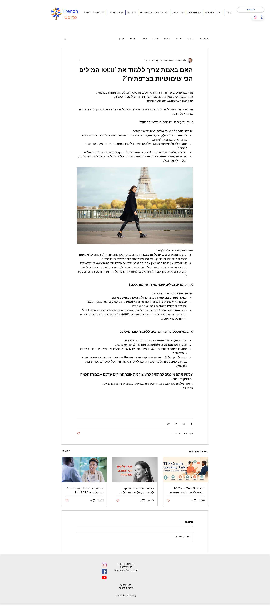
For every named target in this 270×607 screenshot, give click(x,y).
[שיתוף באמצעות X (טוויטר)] (183, 423)
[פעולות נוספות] (79, 60)
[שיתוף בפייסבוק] (191, 423)
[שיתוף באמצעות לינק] (168, 423)
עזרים (178, 38)
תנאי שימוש (125, 585)
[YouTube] (104, 577)
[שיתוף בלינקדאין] (176, 423)
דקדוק (190, 38)
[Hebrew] (261, 17)
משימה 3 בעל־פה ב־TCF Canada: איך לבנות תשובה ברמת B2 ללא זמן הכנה (187, 490)
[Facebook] (104, 571)
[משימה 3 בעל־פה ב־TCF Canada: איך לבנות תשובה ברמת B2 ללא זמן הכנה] (185, 469)
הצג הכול (66, 451)
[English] (254, 17)
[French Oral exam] (84, 469)
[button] (65, 39)
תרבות (133, 38)
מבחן (121, 38)
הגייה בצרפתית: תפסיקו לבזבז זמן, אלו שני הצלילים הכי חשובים (137, 490)
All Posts (204, 38)
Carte (70, 17)
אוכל (144, 38)
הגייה (155, 38)
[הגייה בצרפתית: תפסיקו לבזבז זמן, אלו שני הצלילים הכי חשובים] (135, 469)
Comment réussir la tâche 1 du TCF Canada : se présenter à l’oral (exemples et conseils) (84, 490)
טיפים (167, 38)
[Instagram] (104, 565)
